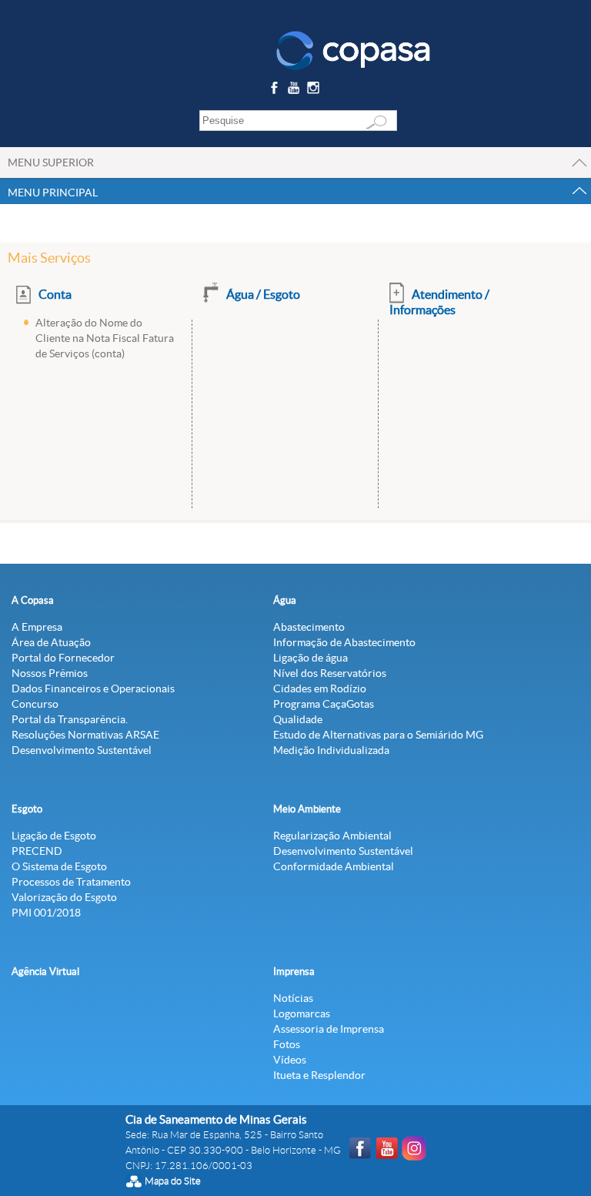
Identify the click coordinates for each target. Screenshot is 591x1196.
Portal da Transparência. (70, 719)
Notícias (293, 998)
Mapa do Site (173, 1181)
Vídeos (289, 1060)
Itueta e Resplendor (319, 1075)
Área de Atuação (51, 642)
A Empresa (37, 627)
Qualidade (297, 719)
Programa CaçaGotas (323, 704)
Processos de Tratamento (71, 882)
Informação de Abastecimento (344, 642)
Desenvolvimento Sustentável (82, 750)
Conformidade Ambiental (333, 866)
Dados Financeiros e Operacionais (93, 688)
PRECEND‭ (37, 851)
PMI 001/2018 (46, 912)
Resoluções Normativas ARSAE (85, 735)
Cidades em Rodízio (319, 688)
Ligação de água (310, 658)
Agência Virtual (45, 971)
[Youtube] (296, 90)
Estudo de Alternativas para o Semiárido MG (378, 735)
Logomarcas (301, 1013)
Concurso (35, 704)
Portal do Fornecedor (63, 658)
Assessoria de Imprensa (328, 1029)
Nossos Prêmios (50, 673)
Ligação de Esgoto (54, 835)
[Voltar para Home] (353, 49)
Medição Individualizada (331, 750)
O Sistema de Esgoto (59, 866)
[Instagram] (316, 90)
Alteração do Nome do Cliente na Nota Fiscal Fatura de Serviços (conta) (104, 338)
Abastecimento (309, 627)
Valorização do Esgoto (64, 897)
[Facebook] (276, 90)
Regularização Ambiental (332, 835)
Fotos (286, 1044)
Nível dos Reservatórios (329, 673)
